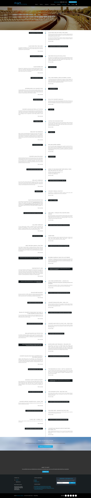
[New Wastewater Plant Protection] (45, 333)
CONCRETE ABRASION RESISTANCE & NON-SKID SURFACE (58, 401)
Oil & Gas (41, 6)
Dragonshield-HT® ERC (36, 202)
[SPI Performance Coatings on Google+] (73, 496)
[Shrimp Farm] (45, 236)
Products (58, 4)
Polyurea (52, 6)
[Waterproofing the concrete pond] (45, 89)
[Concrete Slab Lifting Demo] (45, 156)
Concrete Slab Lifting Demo (36, 156)
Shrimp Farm (51, 235)
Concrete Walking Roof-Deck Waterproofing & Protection (58, 356)
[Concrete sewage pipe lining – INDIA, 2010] (45, 303)
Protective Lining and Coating (49, 6)
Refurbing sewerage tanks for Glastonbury (59, 257)
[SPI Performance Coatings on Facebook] (66, 496)
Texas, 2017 (51, 109)
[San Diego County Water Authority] (45, 380)
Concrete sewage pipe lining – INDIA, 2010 (58, 302)
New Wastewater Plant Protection (34, 333)
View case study (50, 41)
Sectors (41, 4)
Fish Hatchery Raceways (37, 292)
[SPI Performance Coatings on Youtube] (76, 496)
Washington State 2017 (38, 99)
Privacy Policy (36, 495)
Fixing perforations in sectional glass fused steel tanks (58, 46)
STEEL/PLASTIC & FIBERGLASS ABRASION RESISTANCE (58, 419)
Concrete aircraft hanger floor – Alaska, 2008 (31, 401)
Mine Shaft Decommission (36, 131)
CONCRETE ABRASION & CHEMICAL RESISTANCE (34, 428)
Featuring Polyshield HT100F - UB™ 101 (35, 369)
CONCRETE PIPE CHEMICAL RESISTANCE (35, 302)
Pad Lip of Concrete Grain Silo (55, 99)
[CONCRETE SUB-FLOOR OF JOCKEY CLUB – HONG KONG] (45, 324)
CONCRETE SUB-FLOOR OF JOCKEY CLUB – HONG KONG (60, 323)
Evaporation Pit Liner (37, 268)
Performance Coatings (19, 495)
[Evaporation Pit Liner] (45, 268)
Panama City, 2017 (39, 191)
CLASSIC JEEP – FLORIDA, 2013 (36, 419)
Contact (73, 4)
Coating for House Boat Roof (55, 121)
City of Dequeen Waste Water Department (56, 333)
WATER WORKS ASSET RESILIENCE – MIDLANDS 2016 (59, 344)
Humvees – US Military (53, 200)
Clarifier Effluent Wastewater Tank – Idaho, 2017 (57, 180)
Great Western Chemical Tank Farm (34, 245)
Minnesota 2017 (52, 156)
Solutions (46, 4)
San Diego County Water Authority (34, 379)
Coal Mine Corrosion (37, 224)
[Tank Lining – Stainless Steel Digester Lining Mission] (45, 213)
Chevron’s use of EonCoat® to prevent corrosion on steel (42, 487)
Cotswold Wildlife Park (53, 88)
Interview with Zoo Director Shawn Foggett (34, 169)
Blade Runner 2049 (38, 66)
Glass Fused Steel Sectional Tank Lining (58, 32)
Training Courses (36, 481)
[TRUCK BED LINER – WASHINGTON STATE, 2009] (45, 411)
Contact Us (45, 471)
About (36, 4)
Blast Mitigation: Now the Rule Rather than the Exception (42, 486)
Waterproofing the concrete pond (34, 88)
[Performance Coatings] (20, 3)
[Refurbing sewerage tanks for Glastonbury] (45, 257)
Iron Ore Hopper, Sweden (54, 144)
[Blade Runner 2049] (45, 67)
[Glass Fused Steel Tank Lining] (45, 46)
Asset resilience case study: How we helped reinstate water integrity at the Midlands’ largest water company (32, 345)
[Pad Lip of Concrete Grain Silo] (45, 99)
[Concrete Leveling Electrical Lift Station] (45, 109)
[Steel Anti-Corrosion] (45, 180)
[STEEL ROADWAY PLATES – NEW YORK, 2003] (45, 392)
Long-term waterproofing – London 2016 (58, 281)
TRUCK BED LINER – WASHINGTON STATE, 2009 (58, 410)
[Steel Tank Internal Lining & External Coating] (45, 78)
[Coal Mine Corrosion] (45, 225)
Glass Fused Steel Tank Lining (36, 46)
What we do (38, 6)
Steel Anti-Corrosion (37, 180)
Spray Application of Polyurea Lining (36, 32)
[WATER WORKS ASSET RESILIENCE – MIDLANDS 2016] (45, 344)
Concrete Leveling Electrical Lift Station (32, 109)
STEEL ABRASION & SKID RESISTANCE (35, 391)
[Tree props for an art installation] (45, 56)
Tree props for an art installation (36, 56)
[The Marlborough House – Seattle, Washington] (45, 369)
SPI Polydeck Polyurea (38, 121)
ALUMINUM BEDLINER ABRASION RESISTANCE (34, 410)
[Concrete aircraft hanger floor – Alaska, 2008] (45, 402)
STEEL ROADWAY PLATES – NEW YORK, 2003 (57, 391)
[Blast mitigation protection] (45, 200)
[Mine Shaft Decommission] (45, 132)
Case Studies (64, 4)
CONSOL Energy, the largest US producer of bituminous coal (59, 225)
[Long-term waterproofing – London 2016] (45, 281)
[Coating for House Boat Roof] (45, 121)
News (69, 4)
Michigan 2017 (51, 132)
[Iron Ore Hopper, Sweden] (45, 145)
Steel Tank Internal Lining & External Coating (59, 77)
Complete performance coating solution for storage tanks (58, 245)
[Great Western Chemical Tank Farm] (45, 246)
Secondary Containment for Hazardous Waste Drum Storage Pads (60, 312)
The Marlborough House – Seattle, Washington (60, 369)
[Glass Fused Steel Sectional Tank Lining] (45, 33)
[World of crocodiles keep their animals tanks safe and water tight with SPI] (45, 169)
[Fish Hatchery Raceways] (45, 293)
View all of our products (45, 446)
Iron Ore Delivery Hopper (37, 144)
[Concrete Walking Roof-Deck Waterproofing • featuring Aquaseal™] (45, 356)
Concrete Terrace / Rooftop (55, 191)
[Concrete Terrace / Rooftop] (45, 191)
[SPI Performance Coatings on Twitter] (68, 496)
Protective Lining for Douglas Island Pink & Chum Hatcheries (59, 292)
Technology (53, 4)
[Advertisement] (45, 459)
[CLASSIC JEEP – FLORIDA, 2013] (45, 419)
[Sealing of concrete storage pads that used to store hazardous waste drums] (45, 312)
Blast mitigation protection (35, 200)
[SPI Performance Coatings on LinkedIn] (71, 496)
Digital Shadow (30, 495)
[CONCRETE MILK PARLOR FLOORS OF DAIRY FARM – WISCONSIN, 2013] (45, 428)
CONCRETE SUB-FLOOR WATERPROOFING (35, 323)
